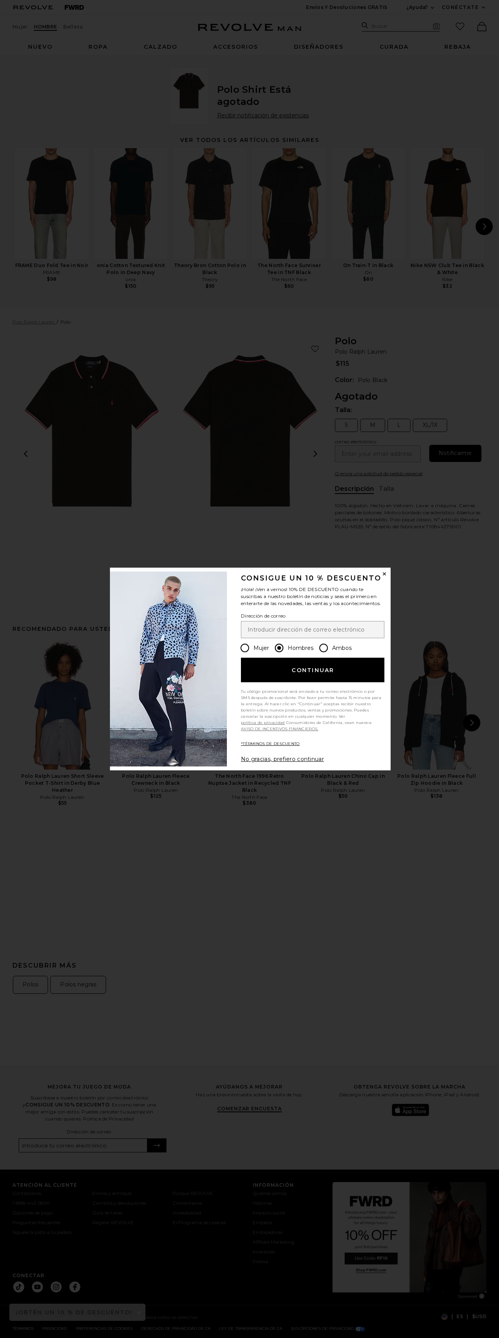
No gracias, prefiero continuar (282, 759)
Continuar (313, 670)
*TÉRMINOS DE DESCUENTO (270, 743)
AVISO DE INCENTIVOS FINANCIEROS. (280, 728)
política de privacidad (263, 722)
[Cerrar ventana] (384, 574)
